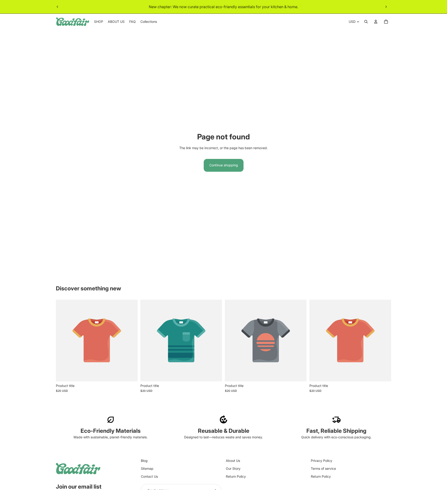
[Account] (376, 22)
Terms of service (323, 468)
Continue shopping (223, 165)
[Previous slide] (57, 7)
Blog (144, 461)
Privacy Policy (321, 461)
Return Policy (236, 476)
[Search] (366, 22)
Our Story (233, 468)
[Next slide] (386, 7)
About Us (233, 461)
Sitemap (147, 468)
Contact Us (149, 476)
